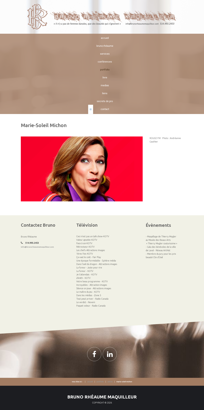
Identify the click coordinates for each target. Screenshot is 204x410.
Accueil (105, 37)
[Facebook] (94, 354)
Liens (104, 93)
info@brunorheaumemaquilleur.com (37, 247)
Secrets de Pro (105, 101)
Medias (105, 85)
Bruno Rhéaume (104, 45)
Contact (105, 109)
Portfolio (104, 69)
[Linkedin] (110, 354)
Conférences (105, 61)
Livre (105, 77)
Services (105, 53)
